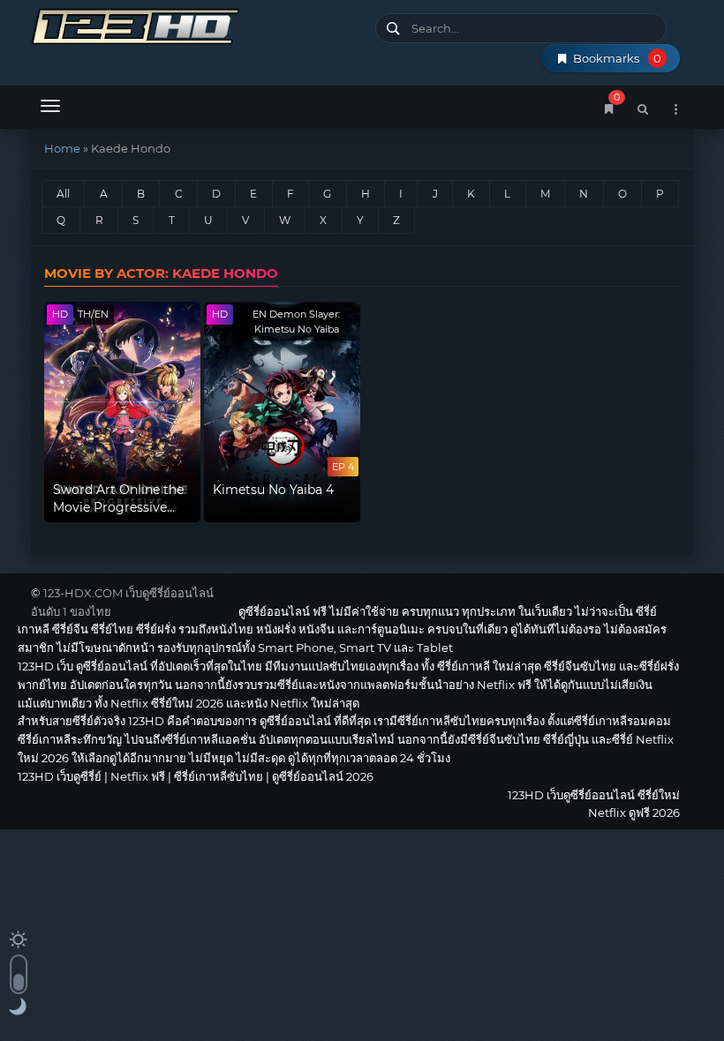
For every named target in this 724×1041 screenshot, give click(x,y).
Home (62, 148)
